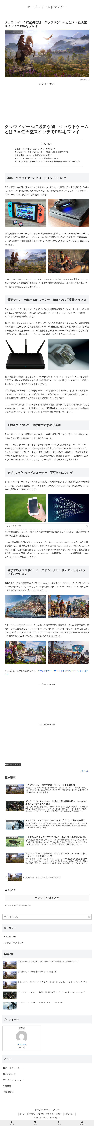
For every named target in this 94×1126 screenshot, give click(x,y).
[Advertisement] (47, 102)
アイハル (22, 1044)
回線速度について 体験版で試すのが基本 (34, 155)
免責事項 (7, 1086)
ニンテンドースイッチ (14, 765)
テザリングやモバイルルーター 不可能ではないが (38, 158)
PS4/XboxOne (9, 937)
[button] (89, 917)
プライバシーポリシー (13, 1080)
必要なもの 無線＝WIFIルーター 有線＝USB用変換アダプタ (42, 152)
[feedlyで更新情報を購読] (20, 1047)
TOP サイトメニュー (13, 1068)
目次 (44, 143)
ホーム (22, 1114)
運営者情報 (8, 1092)
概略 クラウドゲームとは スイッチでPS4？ (36, 149)
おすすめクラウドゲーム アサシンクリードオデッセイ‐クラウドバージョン (48, 161)
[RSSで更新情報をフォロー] (23, 1047)
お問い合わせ (9, 1074)
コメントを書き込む (47, 898)
